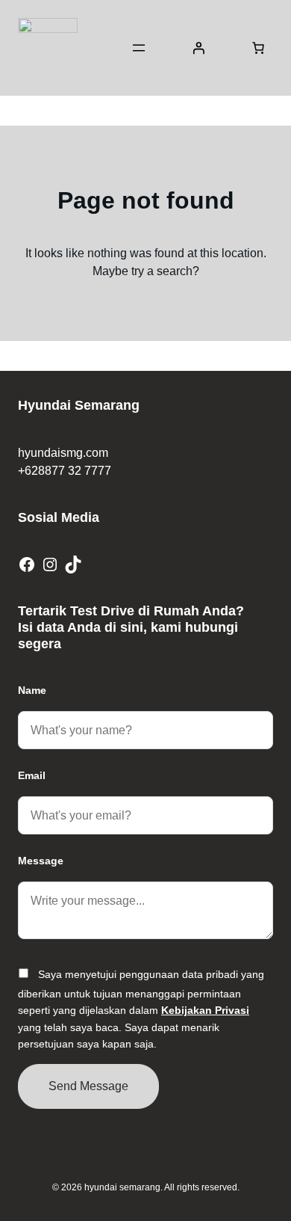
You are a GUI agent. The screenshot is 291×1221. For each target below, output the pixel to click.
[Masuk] (198, 48)
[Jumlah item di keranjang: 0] (258, 48)
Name (32, 690)
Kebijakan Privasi (205, 1010)
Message (40, 861)
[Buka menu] (139, 48)
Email (32, 775)
